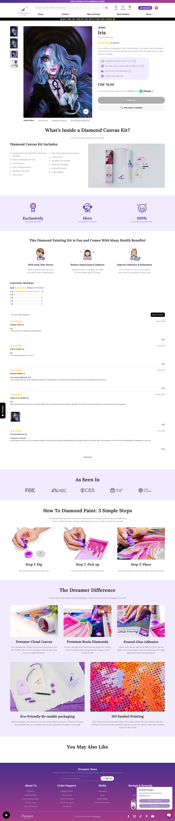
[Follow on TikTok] (140, 816)
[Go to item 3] (14, 54)
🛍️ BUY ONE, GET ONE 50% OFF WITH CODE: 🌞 (87, 19)
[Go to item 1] (14, 31)
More (148, 14)
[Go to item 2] (14, 43)
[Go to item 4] (14, 64)
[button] (168, 814)
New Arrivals (93, 14)
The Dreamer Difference (80, 120)
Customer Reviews (59, 120)
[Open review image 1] (15, 417)
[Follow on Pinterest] (146, 816)
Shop (40, 14)
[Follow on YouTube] (152, 816)
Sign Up (108, 778)
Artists (65, 14)
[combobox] (71, 7)
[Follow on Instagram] (134, 816)
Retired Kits (96, 816)
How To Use (43, 120)
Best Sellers (123, 14)
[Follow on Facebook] (128, 816)
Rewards (146, 8)
